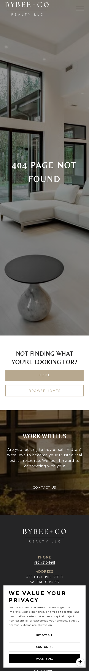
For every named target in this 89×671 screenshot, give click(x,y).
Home (44, 375)
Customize (44, 647)
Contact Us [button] (44, 488)
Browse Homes (44, 391)
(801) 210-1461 (44, 562)
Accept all (44, 658)
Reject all (44, 635)
